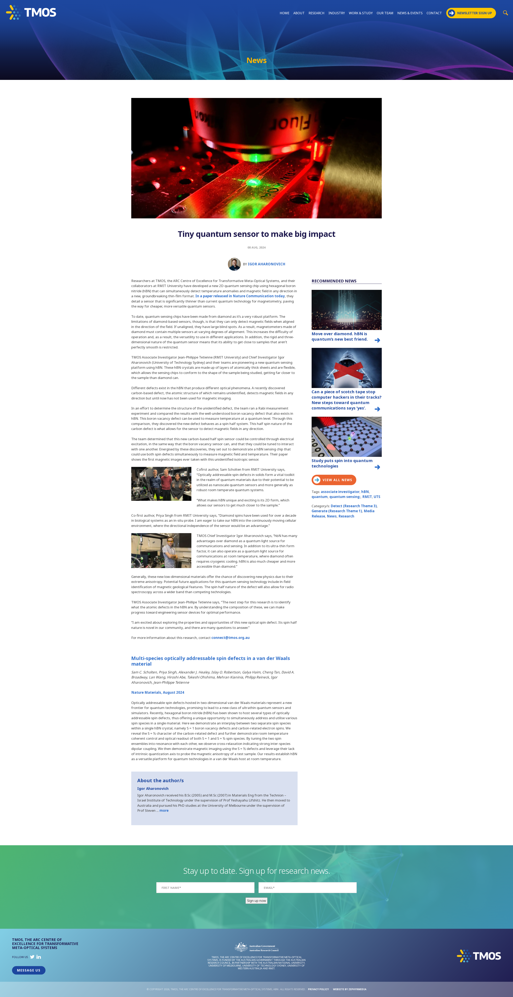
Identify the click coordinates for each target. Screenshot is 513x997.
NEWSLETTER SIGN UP (474, 13)
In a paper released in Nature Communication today (240, 296)
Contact (434, 13)
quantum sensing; (345, 496)
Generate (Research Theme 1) (337, 511)
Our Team (385, 13)
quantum (320, 496)
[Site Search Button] (505, 12)
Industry (336, 13)
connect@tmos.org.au (230, 637)
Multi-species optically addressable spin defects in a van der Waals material (210, 661)
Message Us (28, 970)
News (332, 516)
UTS (377, 496)
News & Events (410, 13)
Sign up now (256, 900)
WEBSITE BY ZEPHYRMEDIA (349, 989)
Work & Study (361, 13)
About (299, 13)
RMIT (367, 496)
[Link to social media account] (32, 957)
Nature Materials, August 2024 (157, 692)
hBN (365, 491)
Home (284, 13)
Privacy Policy (318, 989)
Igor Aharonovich (266, 264)
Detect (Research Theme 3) (354, 506)
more (164, 810)
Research (316, 13)
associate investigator (340, 491)
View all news (337, 480)
